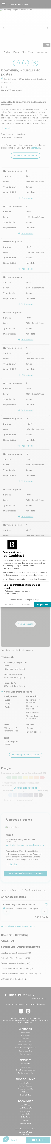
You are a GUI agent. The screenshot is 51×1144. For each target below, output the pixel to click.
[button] (5, 1139)
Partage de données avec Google (17, 591)
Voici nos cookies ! (12, 594)
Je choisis (25, 604)
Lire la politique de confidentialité (15, 579)
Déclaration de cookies (37, 579)
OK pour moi (42, 604)
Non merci (8, 604)
